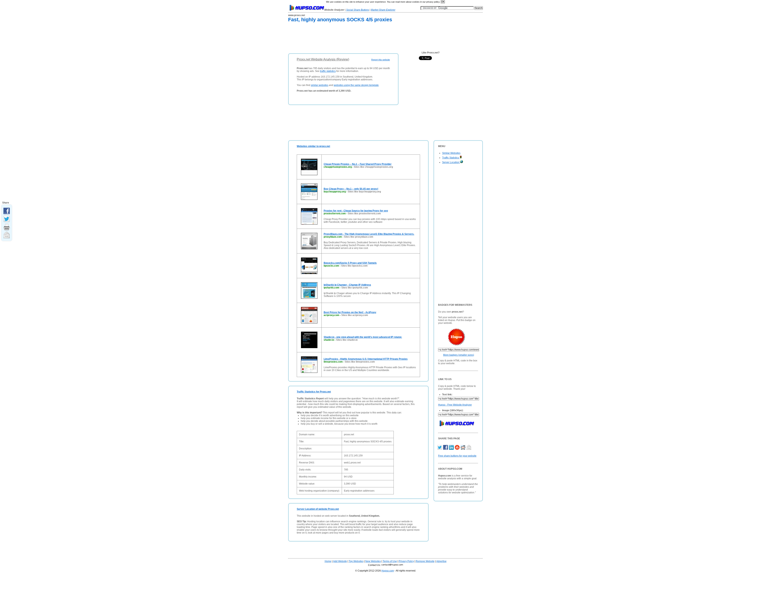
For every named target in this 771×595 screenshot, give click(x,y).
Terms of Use (390, 561)
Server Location (451, 162)
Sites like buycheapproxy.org (364, 191)
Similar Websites (451, 153)
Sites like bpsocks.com (354, 265)
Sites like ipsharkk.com (354, 287)
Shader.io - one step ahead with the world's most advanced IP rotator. (363, 337)
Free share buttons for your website (457, 455)
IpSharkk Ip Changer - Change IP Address (347, 284)
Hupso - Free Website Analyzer (455, 404)
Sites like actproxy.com (354, 315)
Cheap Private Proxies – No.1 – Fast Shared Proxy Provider (358, 164)
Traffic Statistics (451, 157)
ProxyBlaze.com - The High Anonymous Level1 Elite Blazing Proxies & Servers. (369, 234)
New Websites (373, 561)
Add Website (340, 561)
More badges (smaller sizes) (458, 355)
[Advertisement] (361, 39)
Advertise (441, 561)
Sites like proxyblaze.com (358, 236)
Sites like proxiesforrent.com (364, 213)
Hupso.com (387, 570)
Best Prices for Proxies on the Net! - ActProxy (350, 312)
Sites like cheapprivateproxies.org (373, 167)
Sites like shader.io (347, 339)
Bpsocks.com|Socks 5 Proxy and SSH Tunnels (350, 263)
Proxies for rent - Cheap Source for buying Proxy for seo (356, 210)
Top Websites (356, 561)
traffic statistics (328, 71)
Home (328, 561)
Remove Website (425, 561)
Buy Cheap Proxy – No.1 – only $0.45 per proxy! (351, 188)
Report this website (380, 59)
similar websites (319, 85)
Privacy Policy (406, 561)
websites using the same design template (356, 85)
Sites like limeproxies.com (360, 361)
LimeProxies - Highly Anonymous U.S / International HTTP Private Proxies (366, 359)
